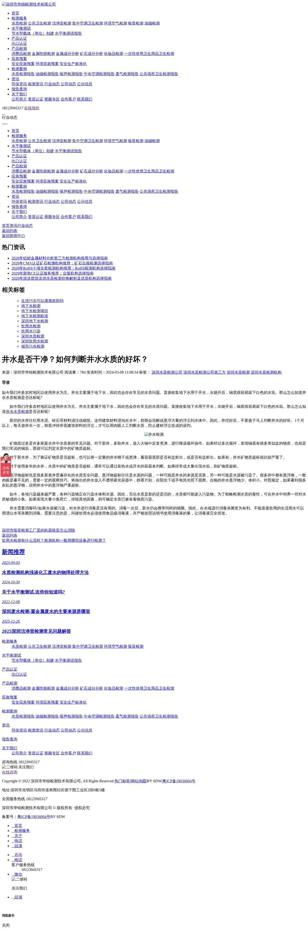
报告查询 (19, 89)
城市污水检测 (32, 346)
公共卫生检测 (39, 23)
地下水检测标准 (34, 316)
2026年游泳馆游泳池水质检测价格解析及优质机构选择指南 (62, 278)
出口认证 (19, 43)
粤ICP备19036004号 (178, 781)
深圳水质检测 (32, 336)
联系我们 (84, 99)
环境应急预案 (47, 64)
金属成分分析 (67, 54)
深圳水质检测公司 (167, 372)
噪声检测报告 (71, 74)
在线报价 (31, 108)
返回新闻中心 (13, 236)
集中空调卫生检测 (87, 23)
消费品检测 (21, 54)
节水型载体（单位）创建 (33, 33)
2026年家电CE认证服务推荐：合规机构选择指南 (53, 273)
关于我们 (19, 94)
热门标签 (122, 781)
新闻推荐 (13, 552)
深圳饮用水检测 (34, 341)
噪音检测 (135, 23)
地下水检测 (30, 306)
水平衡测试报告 (68, 33)
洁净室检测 (61, 23)
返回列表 (9, 231)
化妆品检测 (113, 54)
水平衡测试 (21, 28)
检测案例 (19, 69)
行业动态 (52, 84)
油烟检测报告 (47, 74)
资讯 (15, 79)
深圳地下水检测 (34, 321)
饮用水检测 (30, 326)
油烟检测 (152, 23)
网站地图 (138, 781)
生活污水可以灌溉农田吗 (42, 301)
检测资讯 (35, 84)
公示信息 (84, 84)
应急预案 (19, 59)
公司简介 (19, 99)
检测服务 (19, 18)
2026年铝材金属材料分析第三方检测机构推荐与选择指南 (60, 258)
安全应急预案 (23, 64)
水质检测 (19, 23)
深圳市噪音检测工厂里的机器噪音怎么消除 (38, 530)
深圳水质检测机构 (266, 372)
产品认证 (19, 38)
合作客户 (68, 99)
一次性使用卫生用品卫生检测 (149, 54)
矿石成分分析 (91, 54)
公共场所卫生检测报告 (159, 74)
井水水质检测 (17, 411)
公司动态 (68, 84)
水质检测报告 (23, 74)
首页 (15, 13)
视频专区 (52, 99)
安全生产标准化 (73, 64)
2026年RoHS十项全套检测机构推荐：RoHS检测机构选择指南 (64, 268)
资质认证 (35, 99)
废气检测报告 (127, 74)
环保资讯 (19, 84)
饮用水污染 (30, 331)
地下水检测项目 (34, 311)
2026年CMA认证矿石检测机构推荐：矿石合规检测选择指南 (62, 263)
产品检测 (19, 48)
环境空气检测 (115, 23)
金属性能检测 (43, 54)
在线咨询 (9, 772)
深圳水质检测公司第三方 (204, 372)
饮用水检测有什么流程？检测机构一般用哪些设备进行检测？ (54, 540)
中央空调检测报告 (99, 74)
